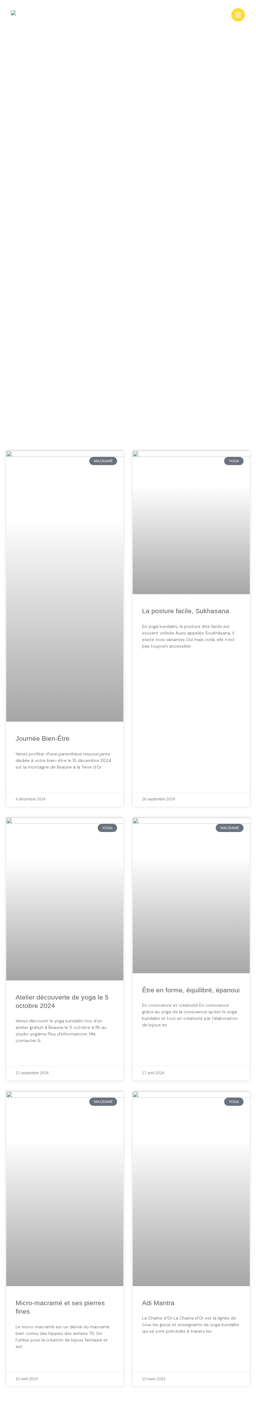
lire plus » (27, 782)
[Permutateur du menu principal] (238, 15)
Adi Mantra (158, 1302)
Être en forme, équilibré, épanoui (191, 990)
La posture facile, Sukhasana (185, 610)
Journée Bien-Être (43, 738)
